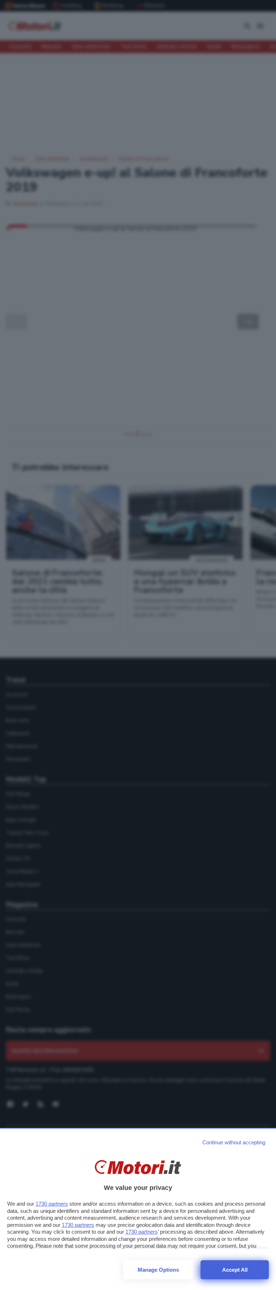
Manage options (158, 1270)
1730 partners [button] (52, 1204)
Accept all (235, 1270)
